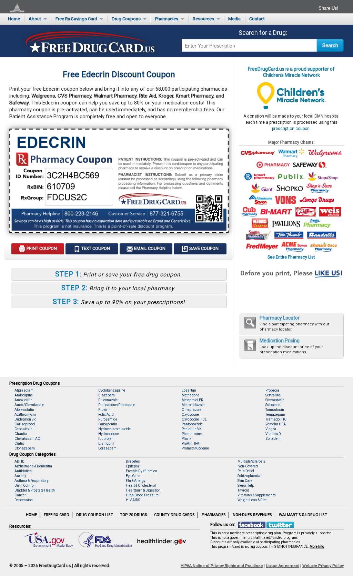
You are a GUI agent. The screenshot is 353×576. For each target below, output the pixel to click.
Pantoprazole (192, 424)
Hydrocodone (108, 434)
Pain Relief (246, 471)
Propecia (272, 390)
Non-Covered (248, 466)
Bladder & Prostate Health (34, 490)
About (35, 18)
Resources (203, 18)
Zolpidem (273, 439)
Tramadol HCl (276, 419)
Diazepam (106, 395)
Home (14, 18)
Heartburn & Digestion (143, 490)
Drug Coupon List (94, 515)
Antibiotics (23, 471)
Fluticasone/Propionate (116, 405)
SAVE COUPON (203, 248)
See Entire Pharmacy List (291, 257)
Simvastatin (274, 400)
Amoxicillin (23, 400)
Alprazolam (23, 390)
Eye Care (133, 476)
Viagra (270, 429)
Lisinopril (106, 443)
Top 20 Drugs (133, 515)
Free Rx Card (56, 515)
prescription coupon (291, 128)
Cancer (20, 495)
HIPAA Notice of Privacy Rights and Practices (222, 566)
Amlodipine (23, 395)
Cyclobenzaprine (111, 390)
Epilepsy (133, 466)
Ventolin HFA (275, 424)
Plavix (186, 439)
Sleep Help (246, 485)
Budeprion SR (25, 419)
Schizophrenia (249, 476)
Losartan (189, 390)
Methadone (190, 395)
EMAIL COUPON (149, 248)
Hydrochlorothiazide (114, 429)
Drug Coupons (126, 18)
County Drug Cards (174, 515)
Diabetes (133, 461)
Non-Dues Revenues (252, 515)
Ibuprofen (105, 439)
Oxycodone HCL (194, 419)
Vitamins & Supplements (257, 495)
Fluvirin (104, 410)
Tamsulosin (274, 410)
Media (234, 18)
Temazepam (275, 414)
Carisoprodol (24, 424)
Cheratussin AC (27, 439)
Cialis (19, 443)
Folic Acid (106, 414)
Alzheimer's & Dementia (33, 466)
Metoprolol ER (192, 400)
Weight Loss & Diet (252, 500)
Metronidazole (193, 405)
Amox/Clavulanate (29, 405)
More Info (317, 546)
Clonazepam (24, 448)
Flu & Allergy (135, 481)
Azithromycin (25, 414)
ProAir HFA (190, 443)
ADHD (19, 461)
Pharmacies (166, 18)
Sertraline (273, 395)
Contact (257, 18)
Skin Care (245, 481)
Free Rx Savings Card (76, 18)
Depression (23, 500)
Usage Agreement (282, 566)
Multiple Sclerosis (252, 461)
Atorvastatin (24, 410)
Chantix (20, 434)
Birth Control (24, 485)
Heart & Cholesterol (141, 485)
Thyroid (243, 490)
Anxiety (20, 476)
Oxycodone (190, 414)
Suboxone (272, 405)
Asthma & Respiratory (31, 481)
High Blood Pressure (142, 495)
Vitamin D (273, 434)
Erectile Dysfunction (141, 471)
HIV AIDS (133, 500)
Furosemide (107, 419)
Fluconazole (108, 400)
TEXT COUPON (95, 248)
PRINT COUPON (41, 248)
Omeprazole (191, 410)
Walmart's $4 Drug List (303, 515)
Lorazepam (107, 448)
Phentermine (192, 434)
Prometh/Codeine (195, 448)
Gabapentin (107, 424)
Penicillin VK (191, 429)
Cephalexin (23, 429)
